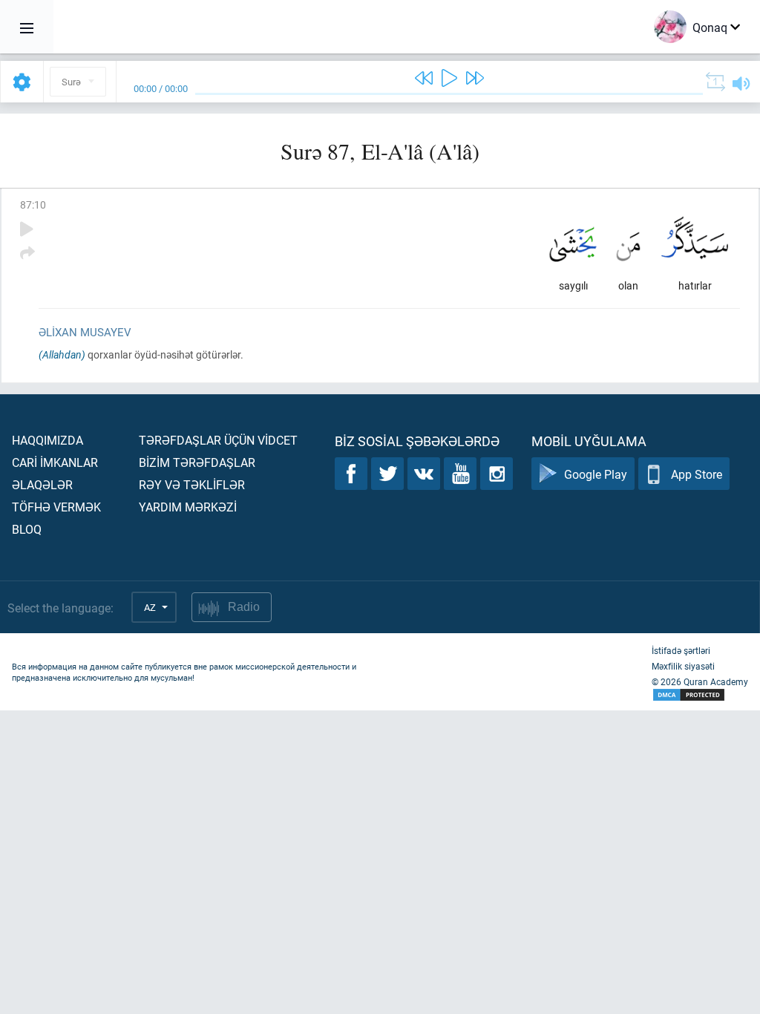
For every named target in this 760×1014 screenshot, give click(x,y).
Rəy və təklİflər (192, 484)
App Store (696, 474)
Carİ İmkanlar (55, 462)
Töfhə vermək (56, 506)
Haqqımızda (47, 440)
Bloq (27, 529)
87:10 (33, 204)
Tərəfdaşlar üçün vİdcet (218, 440)
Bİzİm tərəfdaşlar (197, 462)
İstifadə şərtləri (681, 650)
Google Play (595, 474)
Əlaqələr (42, 484)
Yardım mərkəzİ (188, 506)
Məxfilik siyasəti (683, 666)
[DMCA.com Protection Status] (700, 695)
